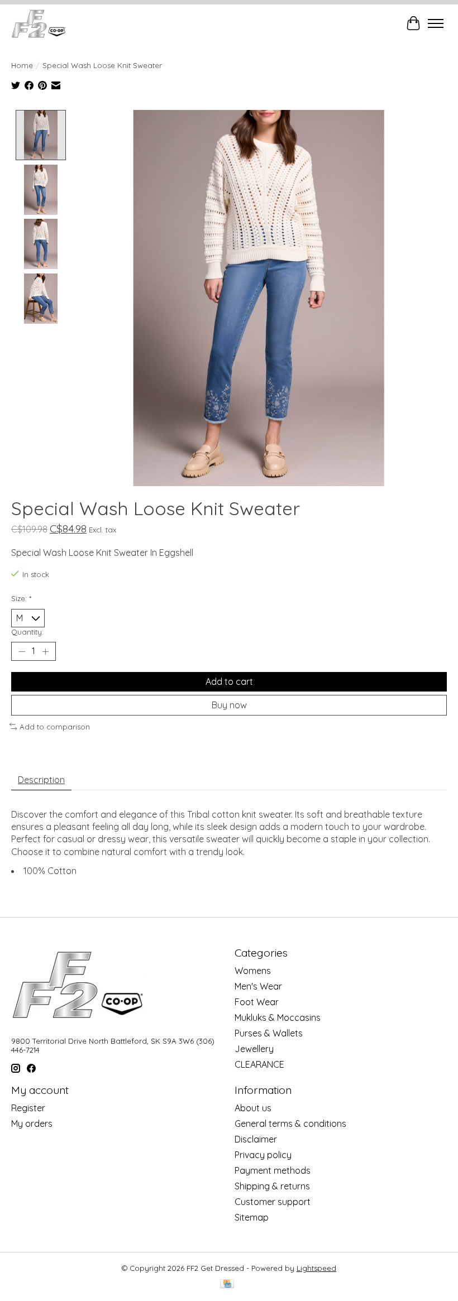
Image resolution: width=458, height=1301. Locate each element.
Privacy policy (263, 1154)
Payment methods (273, 1170)
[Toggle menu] (435, 23)
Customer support (273, 1201)
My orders (32, 1123)
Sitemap (252, 1217)
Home (22, 65)
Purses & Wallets (269, 1033)
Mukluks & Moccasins (278, 1017)
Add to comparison (55, 726)
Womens (253, 970)
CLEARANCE (259, 1064)
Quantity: (27, 631)
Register (28, 1107)
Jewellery (254, 1048)
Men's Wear (258, 986)
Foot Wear (257, 1001)
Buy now (229, 704)
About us (253, 1107)
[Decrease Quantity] (22, 651)
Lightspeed (316, 1268)
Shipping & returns (272, 1186)
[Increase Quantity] (45, 651)
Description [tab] (41, 779)
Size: (21, 598)
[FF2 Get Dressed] (39, 23)
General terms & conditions (290, 1123)
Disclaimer (256, 1139)
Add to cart (229, 681)
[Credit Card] (227, 1284)
